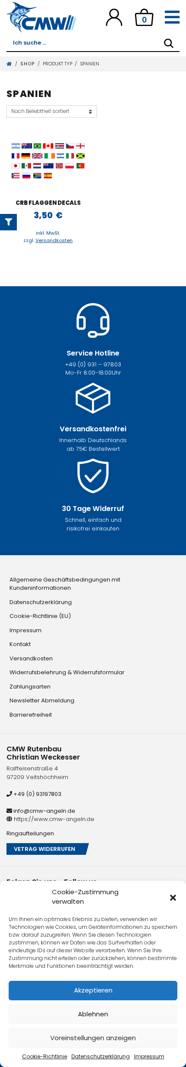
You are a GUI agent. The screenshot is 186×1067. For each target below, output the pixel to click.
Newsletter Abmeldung (42, 700)
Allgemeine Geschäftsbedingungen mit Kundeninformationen (65, 584)
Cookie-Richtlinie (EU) (40, 616)
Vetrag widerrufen (44, 849)
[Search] (169, 43)
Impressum (149, 1056)
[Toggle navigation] (172, 17)
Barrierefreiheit (31, 715)
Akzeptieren (93, 990)
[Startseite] (9, 64)
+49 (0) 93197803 (36, 794)
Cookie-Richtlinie (44, 1056)
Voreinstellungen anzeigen (93, 1037)
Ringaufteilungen (30, 833)
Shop (27, 64)
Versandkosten (54, 240)
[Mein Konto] (114, 17)
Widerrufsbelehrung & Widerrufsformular (67, 672)
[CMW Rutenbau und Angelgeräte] (41, 17)
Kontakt (20, 644)
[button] (173, 896)
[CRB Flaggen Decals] (48, 161)
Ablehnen (93, 1013)
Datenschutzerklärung (100, 1056)
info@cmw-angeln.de (43, 811)
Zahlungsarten (30, 686)
